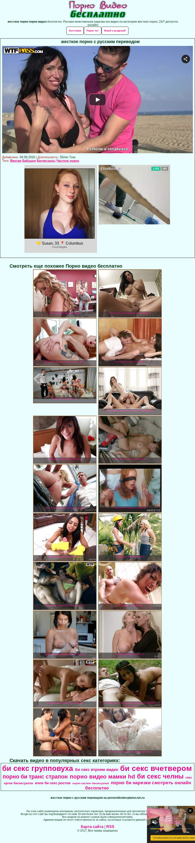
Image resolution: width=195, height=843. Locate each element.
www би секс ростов (52, 783)
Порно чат (93, 30)
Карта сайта (92, 827)
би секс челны (160, 776)
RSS (110, 827)
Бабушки (29, 161)
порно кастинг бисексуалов (90, 783)
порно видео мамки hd (102, 776)
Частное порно (67, 161)
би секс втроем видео (96, 769)
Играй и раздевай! (115, 30)
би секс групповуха (37, 768)
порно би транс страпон (35, 777)
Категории (75, 30)
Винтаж (15, 161)
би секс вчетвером (156, 768)
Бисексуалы (46, 161)
